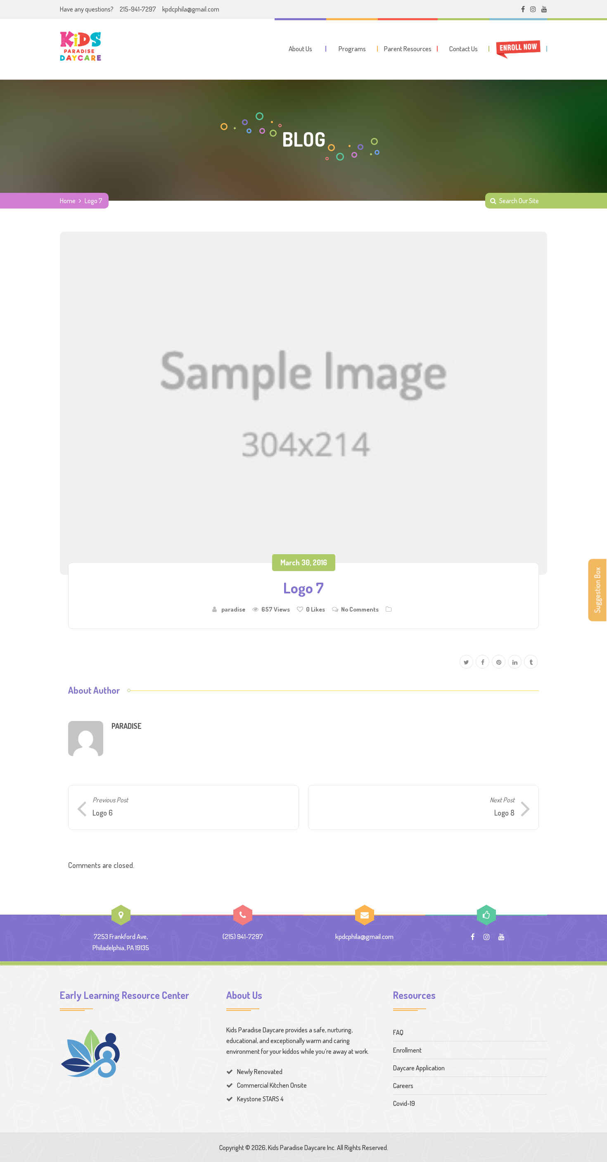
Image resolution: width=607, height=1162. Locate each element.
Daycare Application (419, 1068)
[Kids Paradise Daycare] (80, 47)
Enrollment (407, 1050)
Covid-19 (404, 1103)
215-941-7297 (138, 9)
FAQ (398, 1032)
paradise (233, 609)
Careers (403, 1085)
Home (68, 201)
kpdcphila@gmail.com (190, 9)
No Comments (360, 609)
